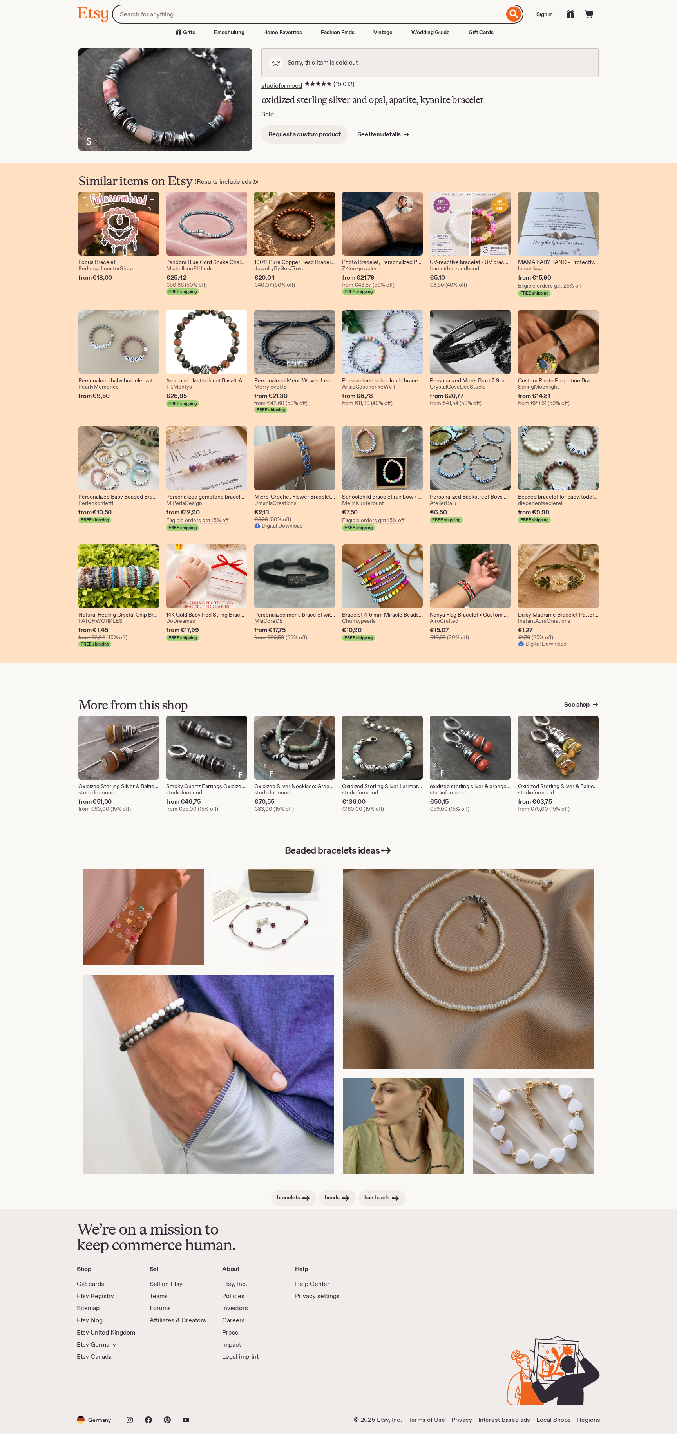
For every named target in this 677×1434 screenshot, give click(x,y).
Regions (588, 1419)
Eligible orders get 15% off (197, 520)
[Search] (513, 14)
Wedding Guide (430, 32)
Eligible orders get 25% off (550, 285)
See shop (577, 704)
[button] (94, 1420)
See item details (379, 134)
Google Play (162, 1383)
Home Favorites (282, 32)
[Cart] (589, 14)
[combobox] (308, 14)
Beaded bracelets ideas (332, 850)
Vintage (383, 32)
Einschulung (229, 32)
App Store (103, 1383)
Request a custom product (304, 134)
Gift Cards (481, 32)
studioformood (281, 85)
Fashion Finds (338, 32)
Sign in (544, 14)
